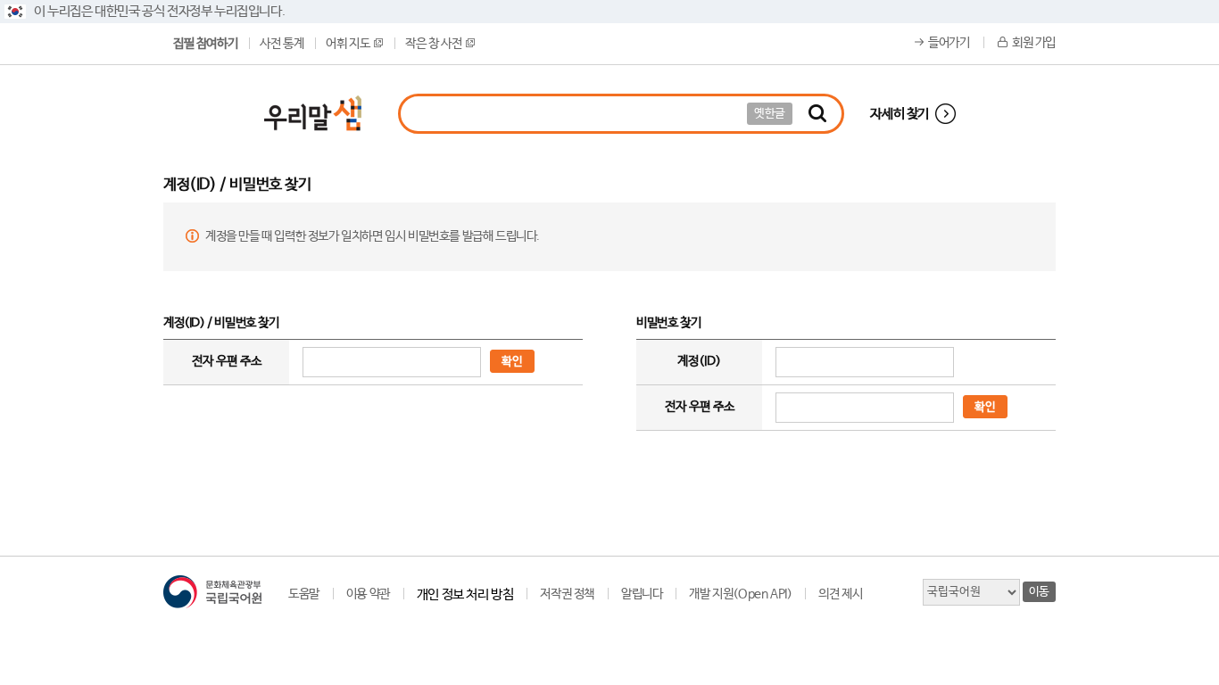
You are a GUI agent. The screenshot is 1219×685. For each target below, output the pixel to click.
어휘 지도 (347, 44)
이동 (1039, 591)
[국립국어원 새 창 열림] (212, 591)
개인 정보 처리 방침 (465, 594)
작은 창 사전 (433, 44)
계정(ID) (699, 361)
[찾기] (817, 114)
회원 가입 (1034, 43)
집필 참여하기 (205, 44)
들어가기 (948, 43)
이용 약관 (368, 594)
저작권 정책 (567, 594)
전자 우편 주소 (226, 361)
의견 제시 (840, 594)
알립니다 (641, 594)
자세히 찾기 (899, 113)
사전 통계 (281, 44)
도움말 (303, 594)
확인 (512, 361)
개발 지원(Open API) (740, 594)
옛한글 (769, 113)
